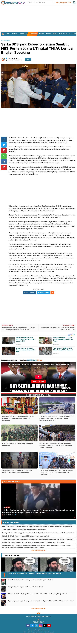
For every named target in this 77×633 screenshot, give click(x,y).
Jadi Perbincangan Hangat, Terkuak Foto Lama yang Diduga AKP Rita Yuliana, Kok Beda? (33, 542)
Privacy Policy (30, 616)
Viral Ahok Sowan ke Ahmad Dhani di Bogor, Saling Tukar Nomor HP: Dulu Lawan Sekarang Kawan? (37, 526)
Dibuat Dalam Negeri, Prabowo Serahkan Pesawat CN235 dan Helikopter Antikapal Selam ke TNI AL (55, 445)
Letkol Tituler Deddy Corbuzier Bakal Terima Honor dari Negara (24, 529)
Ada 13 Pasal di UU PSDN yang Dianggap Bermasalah (17, 444)
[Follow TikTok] (45, 625)
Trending (23, 34)
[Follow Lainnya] (52, 292)
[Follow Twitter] (32, 625)
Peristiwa (63, 34)
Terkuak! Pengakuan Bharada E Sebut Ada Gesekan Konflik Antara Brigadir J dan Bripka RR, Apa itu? (37, 539)
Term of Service (46, 616)
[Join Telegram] (36, 625)
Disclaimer (38, 616)
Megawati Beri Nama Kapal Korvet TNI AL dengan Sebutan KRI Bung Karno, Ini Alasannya (18, 418)
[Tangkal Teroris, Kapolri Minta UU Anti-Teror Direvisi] (3, 588)
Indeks (15, 34)
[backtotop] (38, 614)
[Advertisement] (39, 18)
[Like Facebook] (28, 625)
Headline (33, 34)
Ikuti (28, 59)
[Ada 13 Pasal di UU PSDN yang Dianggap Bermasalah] (19, 433)
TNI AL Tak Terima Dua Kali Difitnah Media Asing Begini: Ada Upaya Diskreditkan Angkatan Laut (56, 473)
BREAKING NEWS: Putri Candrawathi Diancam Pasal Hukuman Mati (25, 536)
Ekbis (55, 34)
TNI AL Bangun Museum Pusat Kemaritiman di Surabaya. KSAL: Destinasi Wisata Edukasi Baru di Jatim (56, 418)
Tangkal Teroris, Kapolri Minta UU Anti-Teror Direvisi (26, 587)
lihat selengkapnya (37, 550)
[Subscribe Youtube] (49, 625)
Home (8, 34)
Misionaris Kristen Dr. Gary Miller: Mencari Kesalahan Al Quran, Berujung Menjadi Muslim (38, 594)
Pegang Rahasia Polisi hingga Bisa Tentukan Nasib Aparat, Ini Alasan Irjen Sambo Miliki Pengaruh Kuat (38, 533)
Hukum (48, 34)
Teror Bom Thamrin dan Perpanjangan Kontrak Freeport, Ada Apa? (30, 580)
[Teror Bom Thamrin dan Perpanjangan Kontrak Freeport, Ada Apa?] (3, 581)
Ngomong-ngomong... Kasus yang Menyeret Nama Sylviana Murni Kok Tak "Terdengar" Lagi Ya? (41, 601)
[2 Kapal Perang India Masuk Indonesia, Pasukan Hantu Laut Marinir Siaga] (19, 460)
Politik (41, 34)
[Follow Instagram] (40, 625)
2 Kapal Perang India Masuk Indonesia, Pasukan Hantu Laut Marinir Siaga (17, 471)
